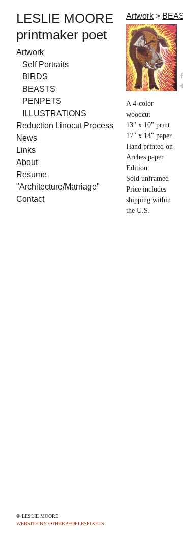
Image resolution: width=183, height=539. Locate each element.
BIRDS (35, 76)
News (26, 137)
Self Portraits (45, 64)
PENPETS (42, 101)
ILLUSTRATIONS (54, 113)
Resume (31, 174)
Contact (30, 199)
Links (26, 150)
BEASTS (38, 89)
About (27, 162)
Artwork (30, 52)
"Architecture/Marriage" (58, 186)
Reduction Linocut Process (64, 125)
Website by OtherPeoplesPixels (60, 523)
